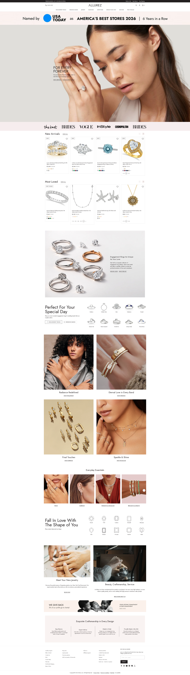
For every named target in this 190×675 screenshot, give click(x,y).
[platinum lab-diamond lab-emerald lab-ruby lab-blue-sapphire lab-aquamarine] (102, 168)
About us (85, 650)
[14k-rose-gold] (50, 168)
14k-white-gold (47, 168)
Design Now (114, 271)
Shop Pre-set (123, 271)
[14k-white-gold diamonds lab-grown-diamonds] (97, 216)
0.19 (126, 221)
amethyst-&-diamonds (123, 170)
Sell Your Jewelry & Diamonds (68, 657)
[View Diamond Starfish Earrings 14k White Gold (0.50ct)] (108, 196)
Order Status (48, 659)
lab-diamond (48, 170)
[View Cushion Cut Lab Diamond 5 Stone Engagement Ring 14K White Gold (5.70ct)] (82, 149)
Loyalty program (48, 650)
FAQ (46, 657)
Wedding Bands (73, 10)
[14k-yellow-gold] (48, 168)
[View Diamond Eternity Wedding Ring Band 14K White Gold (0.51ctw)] (57, 196)
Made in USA (128, 1)
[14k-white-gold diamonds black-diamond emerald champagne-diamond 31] (47, 216)
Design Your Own (111, 10)
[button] (143, 133)
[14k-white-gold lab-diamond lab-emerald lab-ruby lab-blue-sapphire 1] (72, 168)
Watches (121, 10)
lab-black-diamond (127, 170)
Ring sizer (64, 650)
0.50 (78, 221)
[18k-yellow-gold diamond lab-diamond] (51, 168)
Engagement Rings (61, 10)
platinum (102, 168)
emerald (50, 218)
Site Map (112, 673)
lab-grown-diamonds (99, 218)
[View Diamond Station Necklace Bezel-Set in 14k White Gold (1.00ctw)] (82, 196)
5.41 (129, 173)
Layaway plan (65, 653)
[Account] (139, 5)
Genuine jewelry (102, 650)
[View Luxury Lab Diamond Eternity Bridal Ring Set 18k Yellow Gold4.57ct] (57, 149)
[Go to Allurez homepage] (95, 5)
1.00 (83, 221)
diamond (47, 170)
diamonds (47, 218)
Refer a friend (48, 653)
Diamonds (91, 10)
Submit (124, 662)
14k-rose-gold (50, 168)
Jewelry (83, 10)
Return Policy (48, 666)
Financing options (66, 655)
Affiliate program (87, 653)
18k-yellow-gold (51, 168)
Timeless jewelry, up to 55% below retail (55, 1)
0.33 (75, 221)
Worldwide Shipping (49, 664)
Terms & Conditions (105, 673)
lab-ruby (75, 170)
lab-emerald (74, 170)
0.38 (129, 221)
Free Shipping (142, 1)
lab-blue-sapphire (77, 170)
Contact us (47, 655)
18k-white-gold (75, 168)
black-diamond (48, 218)
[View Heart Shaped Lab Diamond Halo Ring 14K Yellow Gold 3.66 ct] (133, 149)
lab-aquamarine (103, 170)
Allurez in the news (103, 659)
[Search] (136, 5)
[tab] (69, 322)
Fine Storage (130, 10)
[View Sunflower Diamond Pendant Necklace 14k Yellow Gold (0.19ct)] (133, 196)
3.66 (126, 173)
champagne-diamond (51, 218)
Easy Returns (135, 1)
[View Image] (50, 127)
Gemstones (100, 10)
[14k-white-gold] (47, 168)
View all (65, 134)
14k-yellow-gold (48, 168)
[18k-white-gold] (75, 168)
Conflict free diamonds (104, 653)
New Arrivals (57, 80)
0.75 (81, 221)
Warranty (47, 662)
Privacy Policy (97, 673)
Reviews (100, 657)
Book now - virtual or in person (105, 662)
